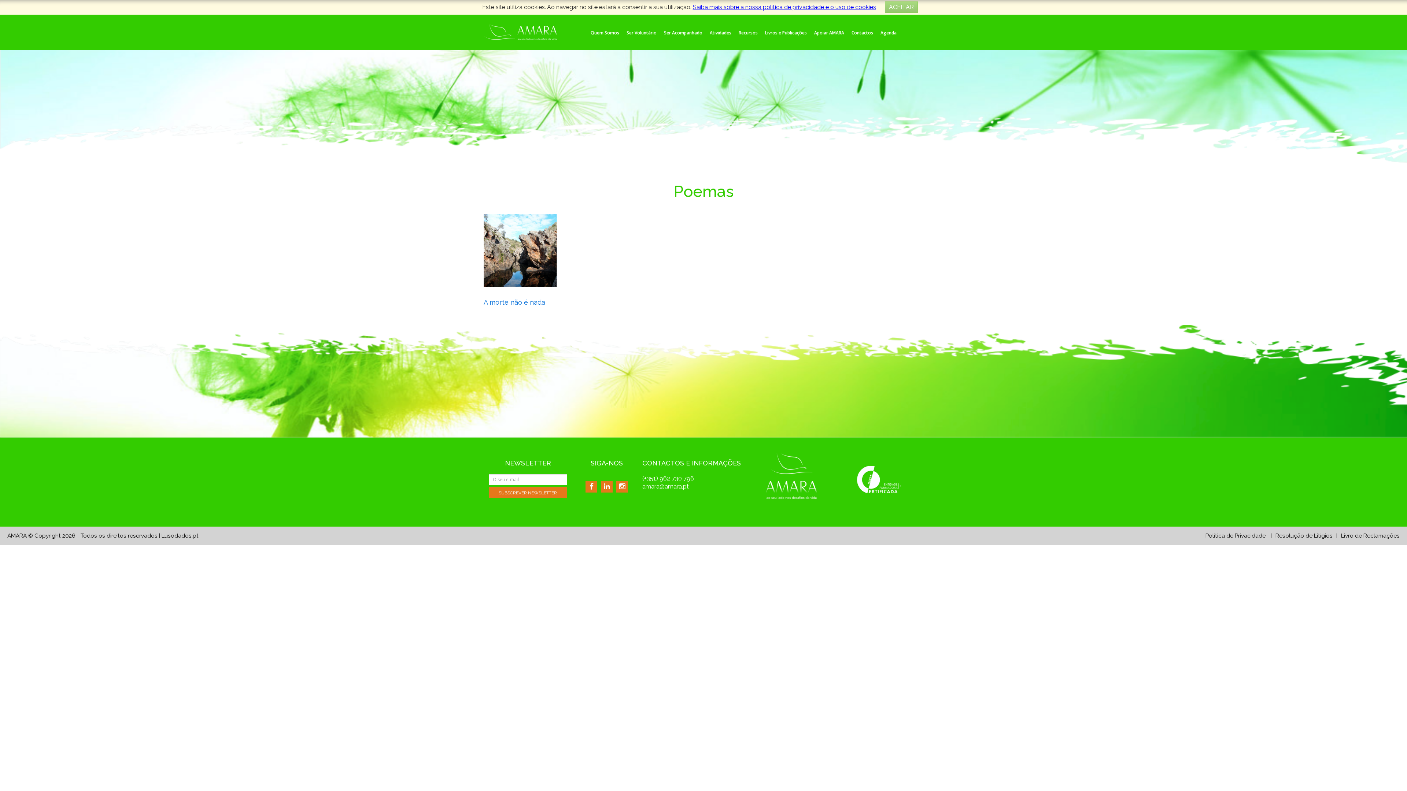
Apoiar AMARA (829, 33)
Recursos (748, 33)
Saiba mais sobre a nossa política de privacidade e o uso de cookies (784, 7)
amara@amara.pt (665, 486)
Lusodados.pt (180, 535)
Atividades (720, 33)
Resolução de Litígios (1304, 535)
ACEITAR (901, 7)
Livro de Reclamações (1370, 535)
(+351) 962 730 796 (668, 478)
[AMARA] (520, 31)
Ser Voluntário (642, 33)
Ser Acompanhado (683, 33)
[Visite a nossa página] (591, 486)
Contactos (862, 33)
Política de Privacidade (1235, 535)
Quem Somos (605, 33)
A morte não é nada (514, 302)
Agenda (888, 33)
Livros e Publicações (786, 33)
